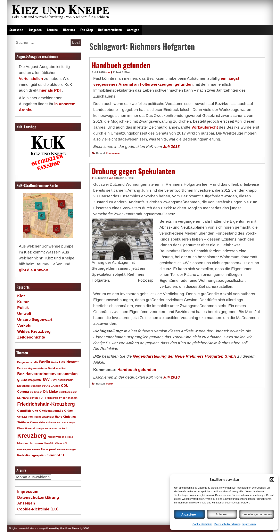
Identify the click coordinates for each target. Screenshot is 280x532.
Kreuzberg (32, 435)
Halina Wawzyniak (44, 417)
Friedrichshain (68, 397)
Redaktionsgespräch (31, 455)
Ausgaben (35, 29)
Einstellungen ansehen (256, 514)
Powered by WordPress (58, 528)
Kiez (21, 296)
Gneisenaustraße (51, 410)
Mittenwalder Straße (60, 436)
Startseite (16, 29)
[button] (272, 480)
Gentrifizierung (27, 410)
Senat (51, 455)
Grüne (68, 410)
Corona (23, 391)
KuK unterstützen (110, 29)
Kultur (23, 302)
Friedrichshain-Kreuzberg (46, 404)
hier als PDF (50, 90)
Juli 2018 (171, 146)
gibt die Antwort (33, 270)
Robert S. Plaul (121, 72)
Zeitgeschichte (31, 337)
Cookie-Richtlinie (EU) (37, 509)
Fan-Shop (86, 29)
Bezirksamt (69, 362)
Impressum (249, 524)
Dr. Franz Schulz (27, 397)
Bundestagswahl (31, 380)
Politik (109, 383)
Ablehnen (222, 514)
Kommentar (113, 153)
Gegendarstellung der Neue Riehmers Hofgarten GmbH (184, 356)
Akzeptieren (189, 514)
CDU (64, 385)
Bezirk (54, 362)
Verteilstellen (31, 78)
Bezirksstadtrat (57, 368)
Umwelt (24, 313)
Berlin (44, 361)
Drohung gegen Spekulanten (133, 171)
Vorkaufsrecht (204, 127)
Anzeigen (133, 29)
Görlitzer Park (25, 416)
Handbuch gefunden (121, 65)
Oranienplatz (24, 449)
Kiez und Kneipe (66, 422)
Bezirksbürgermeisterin (32, 368)
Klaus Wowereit (26, 428)
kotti (64, 428)
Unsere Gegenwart (34, 319)
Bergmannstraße (27, 362)
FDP (41, 397)
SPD (60, 455)
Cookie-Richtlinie (202, 524)
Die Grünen (36, 392)
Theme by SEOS (80, 528)
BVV (46, 379)
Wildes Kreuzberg (34, 331)
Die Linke (50, 391)
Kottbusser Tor (53, 428)
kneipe (40, 428)
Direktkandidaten (68, 392)
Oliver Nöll (61, 443)
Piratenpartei (48, 449)
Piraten (36, 449)
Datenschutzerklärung (227, 524)
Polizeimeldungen (66, 449)
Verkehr (24, 325)
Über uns (69, 29)
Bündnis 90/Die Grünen (45, 386)
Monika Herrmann (30, 443)
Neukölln (49, 443)
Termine (52, 29)
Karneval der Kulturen (43, 422)
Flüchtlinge (51, 397)
